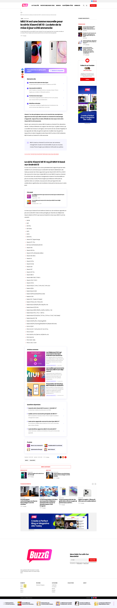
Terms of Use (86, 563)
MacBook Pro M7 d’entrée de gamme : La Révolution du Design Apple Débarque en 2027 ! (89, 35)
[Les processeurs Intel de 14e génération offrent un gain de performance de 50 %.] (68, 491)
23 (51, 154)
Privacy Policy (79, 563)
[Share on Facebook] (22, 69)
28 (57, 154)
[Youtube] (94, 1)
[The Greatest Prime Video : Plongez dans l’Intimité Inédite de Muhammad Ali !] (80, 28)
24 (52, 154)
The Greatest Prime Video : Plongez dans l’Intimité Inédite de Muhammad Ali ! (89, 28)
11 (34, 154)
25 (54, 154)
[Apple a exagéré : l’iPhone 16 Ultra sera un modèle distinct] (87, 491)
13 (37, 154)
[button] (83, 5)
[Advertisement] (87, 104)
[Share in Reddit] (22, 74)
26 (56, 154)
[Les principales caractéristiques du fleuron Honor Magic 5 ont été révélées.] (49, 475)
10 (33, 154)
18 (43, 154)
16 (41, 154)
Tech (21, 12)
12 (35, 154)
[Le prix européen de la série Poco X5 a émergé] (23, 475)
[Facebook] (92, 1)
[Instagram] (96, 1)
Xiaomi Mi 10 (32, 460)
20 (46, 154)
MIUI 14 (26, 460)
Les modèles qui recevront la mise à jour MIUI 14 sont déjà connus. (55, 369)
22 (49, 154)
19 (44, 154)
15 (39, 154)
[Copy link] (22, 77)
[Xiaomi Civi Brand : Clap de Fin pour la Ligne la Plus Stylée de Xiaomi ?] (80, 42)
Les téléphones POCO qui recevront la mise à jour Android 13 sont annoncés (54, 353)
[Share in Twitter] (22, 72)
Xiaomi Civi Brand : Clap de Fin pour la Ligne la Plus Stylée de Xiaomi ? (89, 41)
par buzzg (87, 44)
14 (38, 154)
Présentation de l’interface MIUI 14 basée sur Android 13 (54, 384)
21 (47, 154)
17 (42, 154)
